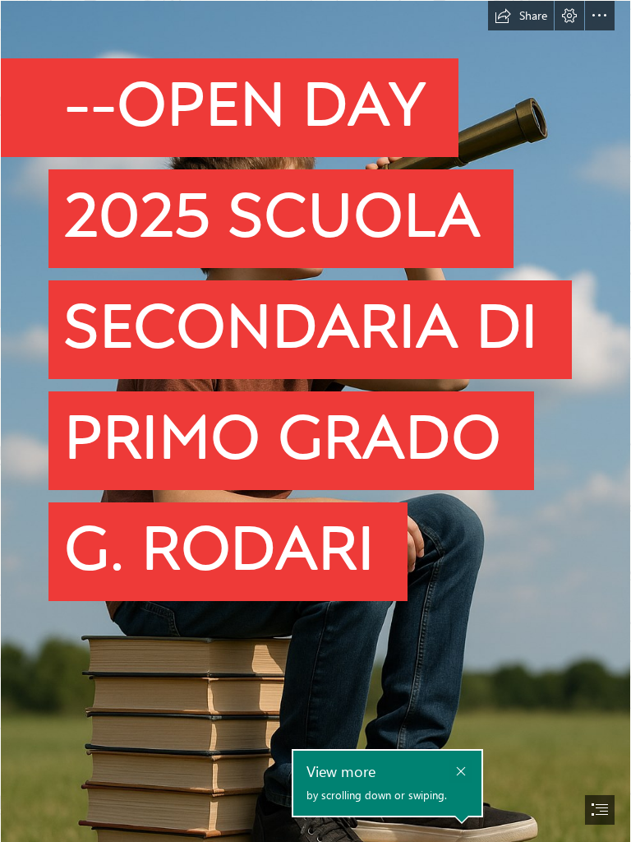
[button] (521, 15)
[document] (315, 421)
